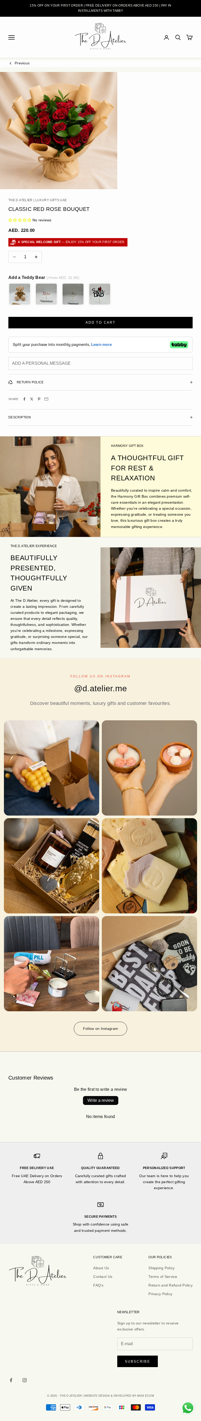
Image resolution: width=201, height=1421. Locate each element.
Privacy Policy (160, 1294)
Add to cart (100, 322)
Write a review (100, 1100)
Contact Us (102, 1276)
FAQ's (98, 1285)
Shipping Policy (161, 1268)
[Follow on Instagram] (24, 1380)
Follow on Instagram (100, 1028)
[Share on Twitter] (32, 399)
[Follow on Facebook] (11, 1380)
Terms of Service (162, 1276)
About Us (101, 1268)
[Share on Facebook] (24, 399)
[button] (19, 220)
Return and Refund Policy (170, 1285)
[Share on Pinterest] (39, 399)
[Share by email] (46, 399)
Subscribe (137, 1361)
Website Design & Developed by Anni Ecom (119, 1395)
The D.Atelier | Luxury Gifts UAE (37, 200)
